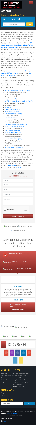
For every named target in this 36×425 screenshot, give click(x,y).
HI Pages (10, 73)
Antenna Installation (11, 99)
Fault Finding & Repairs (12, 130)
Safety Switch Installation (19, 380)
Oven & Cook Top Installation (14, 126)
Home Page (4, 373)
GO (30, 24)
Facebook (12, 75)
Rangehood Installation (12, 111)
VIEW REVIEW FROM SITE (18, 309)
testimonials (12, 165)
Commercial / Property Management (22, 377)
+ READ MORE (18, 300)
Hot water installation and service (16, 124)
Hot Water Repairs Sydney (19, 375)
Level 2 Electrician (17, 384)
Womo (16, 73)
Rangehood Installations (7, 393)
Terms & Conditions (12, 413)
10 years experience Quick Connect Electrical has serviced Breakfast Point (17, 45)
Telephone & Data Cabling (13, 113)
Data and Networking (18, 386)
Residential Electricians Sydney (21, 373)
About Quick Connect (7, 375)
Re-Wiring (8, 107)
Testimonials (4, 377)
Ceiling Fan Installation (12, 109)
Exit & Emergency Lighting (13, 139)
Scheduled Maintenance (13, 132)
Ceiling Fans (4, 395)
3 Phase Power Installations (14, 147)
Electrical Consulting (11, 118)
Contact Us (4, 380)
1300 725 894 (6, 11)
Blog (2, 382)
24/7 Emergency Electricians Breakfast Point (19, 101)
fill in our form (20, 167)
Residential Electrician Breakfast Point (17, 90)
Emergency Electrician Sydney (20, 382)
